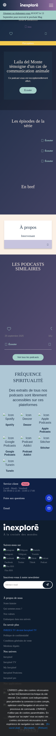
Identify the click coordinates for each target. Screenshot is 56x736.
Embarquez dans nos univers (16, 619)
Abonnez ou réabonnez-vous (17, 13)
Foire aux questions (14, 498)
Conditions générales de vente (17, 640)
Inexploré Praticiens (12, 672)
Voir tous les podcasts (28, 357)
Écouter (28, 90)
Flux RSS (9, 570)
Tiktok (32, 562)
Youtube (35, 554)
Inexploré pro (9, 678)
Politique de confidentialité (16, 635)
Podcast (44, 562)
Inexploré (7, 657)
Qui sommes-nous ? (12, 608)
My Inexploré (9, 667)
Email (6, 508)
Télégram (22, 554)
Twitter (21, 562)
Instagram (9, 554)
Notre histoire (9, 603)
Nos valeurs (9, 614)
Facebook (9, 562)
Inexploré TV (9, 662)
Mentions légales (11, 646)
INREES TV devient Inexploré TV (20, 630)
